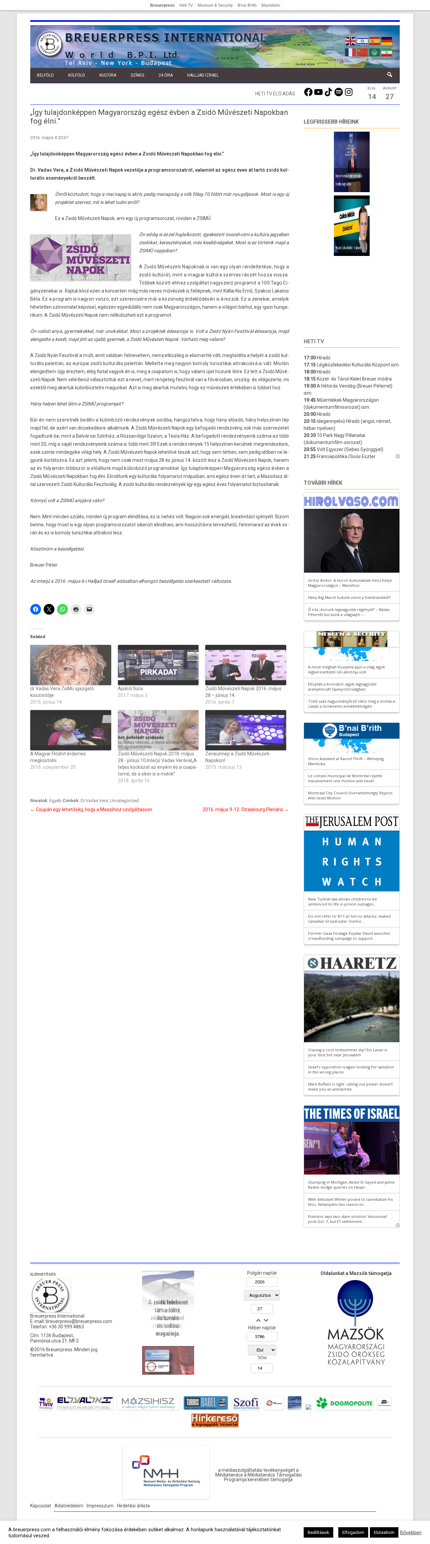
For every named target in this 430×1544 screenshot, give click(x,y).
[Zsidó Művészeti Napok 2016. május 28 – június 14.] (245, 665)
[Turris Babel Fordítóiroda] (205, 1409)
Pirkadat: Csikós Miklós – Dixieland (342, 247)
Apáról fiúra (130, 688)
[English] (351, 40)
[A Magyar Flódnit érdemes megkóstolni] (70, 730)
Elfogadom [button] (353, 1532)
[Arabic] (375, 51)
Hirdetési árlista (133, 1505)
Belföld (45, 75)
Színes (137, 75)
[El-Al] (85, 1409)
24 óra (166, 75)
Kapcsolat (40, 1505)
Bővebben (411, 1533)
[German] (387, 40)
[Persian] (387, 51)
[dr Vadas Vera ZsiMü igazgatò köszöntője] (70, 665)
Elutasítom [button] (384, 1532)
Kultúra (107, 75)
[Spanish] (375, 40)
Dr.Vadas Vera (94, 800)
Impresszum (100, 1505)
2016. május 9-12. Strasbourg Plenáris (246, 809)
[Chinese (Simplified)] (363, 51)
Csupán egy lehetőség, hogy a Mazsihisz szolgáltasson (91, 809)
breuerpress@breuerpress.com (79, 1321)
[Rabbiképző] (308, 1409)
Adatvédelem (68, 1505)
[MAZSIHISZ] (148, 1409)
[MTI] (274, 1409)
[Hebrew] (363, 40)
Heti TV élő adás (275, 93)
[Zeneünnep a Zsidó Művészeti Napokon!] (245, 730)
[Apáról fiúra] (158, 665)
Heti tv (314, 341)
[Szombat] (294, 1409)
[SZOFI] (246, 1409)
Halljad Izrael (203, 75)
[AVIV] (46, 1409)
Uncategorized (124, 800)
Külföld (76, 75)
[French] (351, 51)
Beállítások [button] (318, 1532)
